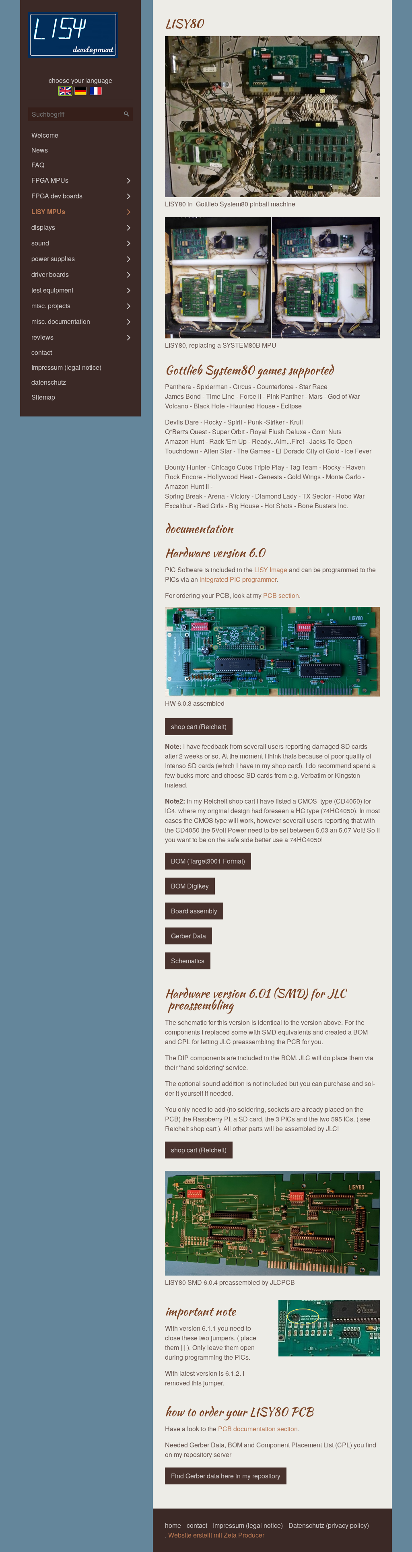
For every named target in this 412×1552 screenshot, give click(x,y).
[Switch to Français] (96, 91)
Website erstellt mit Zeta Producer (216, 1535)
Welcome (44, 135)
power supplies (53, 258)
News (39, 150)
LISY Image (270, 569)
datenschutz (48, 382)
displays (43, 227)
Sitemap (43, 397)
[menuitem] (80, 135)
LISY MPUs (48, 211)
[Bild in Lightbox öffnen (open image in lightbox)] (272, 117)
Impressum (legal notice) (66, 367)
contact (41, 352)
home (173, 1525)
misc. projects (50, 305)
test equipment (52, 290)
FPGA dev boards (56, 195)
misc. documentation (60, 321)
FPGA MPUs (49, 180)
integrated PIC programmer (238, 579)
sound (40, 242)
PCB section (281, 595)
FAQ (37, 164)
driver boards (50, 274)
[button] (199, 726)
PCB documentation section (258, 1428)
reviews (42, 337)
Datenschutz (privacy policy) (328, 1525)
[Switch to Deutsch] (80, 91)
